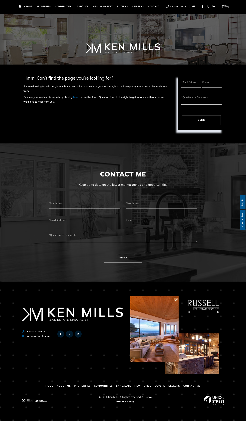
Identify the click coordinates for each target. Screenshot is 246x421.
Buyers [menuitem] (121, 7)
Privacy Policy (125, 402)
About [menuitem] (28, 7)
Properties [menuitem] (43, 7)
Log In (242, 202)
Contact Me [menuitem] (191, 386)
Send (201, 120)
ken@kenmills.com (38, 336)
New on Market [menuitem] (103, 7)
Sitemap (147, 397)
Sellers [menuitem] (137, 7)
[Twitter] (208, 6)
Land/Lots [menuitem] (81, 7)
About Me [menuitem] (64, 386)
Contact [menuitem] (153, 7)
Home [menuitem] (20, 6)
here (75, 97)
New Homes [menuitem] (142, 386)
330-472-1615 (178, 7)
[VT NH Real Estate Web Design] (214, 400)
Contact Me (242, 220)
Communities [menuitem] (63, 7)
